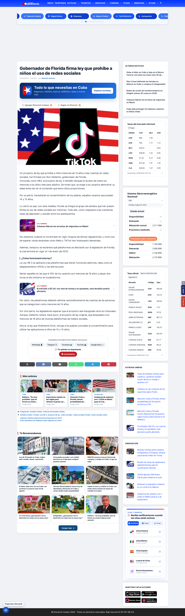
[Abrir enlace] (131, 375)
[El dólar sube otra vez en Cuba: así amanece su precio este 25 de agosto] (34, 475)
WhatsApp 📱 (37, 345)
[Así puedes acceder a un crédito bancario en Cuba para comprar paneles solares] (68, 446)
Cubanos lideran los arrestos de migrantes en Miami (145, 101)
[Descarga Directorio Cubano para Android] (149, 595)
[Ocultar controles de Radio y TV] (183, 283)
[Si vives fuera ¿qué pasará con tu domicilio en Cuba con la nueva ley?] (34, 504)
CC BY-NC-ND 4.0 (126, 612)
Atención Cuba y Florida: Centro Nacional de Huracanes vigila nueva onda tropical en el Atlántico (151, 415)
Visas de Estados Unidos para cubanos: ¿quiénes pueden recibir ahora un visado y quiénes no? (150, 378)
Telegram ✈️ (52, 345)
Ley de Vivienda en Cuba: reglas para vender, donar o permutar (32, 458)
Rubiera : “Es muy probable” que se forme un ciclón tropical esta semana (101, 518)
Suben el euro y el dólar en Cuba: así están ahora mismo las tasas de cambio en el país (102, 488)
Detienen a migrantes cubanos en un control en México (150, 485)
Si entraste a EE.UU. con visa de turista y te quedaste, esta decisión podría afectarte (151, 429)
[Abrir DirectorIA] (6, 610)
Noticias (71, 3)
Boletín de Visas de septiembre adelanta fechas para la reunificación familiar (151, 465)
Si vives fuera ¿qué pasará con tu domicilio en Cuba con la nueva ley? (33, 517)
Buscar (161, 3)
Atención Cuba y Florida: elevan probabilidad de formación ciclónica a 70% (151, 401)
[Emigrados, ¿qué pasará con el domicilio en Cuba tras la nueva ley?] (68, 504)
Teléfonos (60, 3)
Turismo (114, 3)
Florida (36, 415)
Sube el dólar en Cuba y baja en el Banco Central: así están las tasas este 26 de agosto (145, 73)
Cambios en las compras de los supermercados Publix (151, 390)
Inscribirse (134, 523)
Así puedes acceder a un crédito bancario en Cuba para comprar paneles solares (66, 459)
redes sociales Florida (81, 415)
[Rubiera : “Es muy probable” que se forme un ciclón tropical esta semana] (102, 504)
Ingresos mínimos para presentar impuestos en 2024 (41, 418)
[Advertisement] (92, 43)
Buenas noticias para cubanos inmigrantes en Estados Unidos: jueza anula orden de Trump (151, 453)
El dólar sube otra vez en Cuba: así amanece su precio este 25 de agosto (33, 488)
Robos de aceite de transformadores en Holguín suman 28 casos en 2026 (144, 91)
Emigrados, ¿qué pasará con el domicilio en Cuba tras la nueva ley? (67, 517)
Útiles (126, 3)
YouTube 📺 (81, 345)
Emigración (24, 412)
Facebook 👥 (67, 345)
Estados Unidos (36, 412)
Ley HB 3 (43, 415)
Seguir (146, 523)
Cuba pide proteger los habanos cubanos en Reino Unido (145, 110)
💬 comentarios (68, 354)
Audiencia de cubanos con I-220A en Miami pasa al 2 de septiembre (150, 497)
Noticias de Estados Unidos (54, 412)
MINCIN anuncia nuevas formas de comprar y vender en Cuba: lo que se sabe (102, 459)
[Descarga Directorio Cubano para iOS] (133, 595)
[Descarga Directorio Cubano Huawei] (149, 601)
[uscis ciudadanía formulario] (131, 495)
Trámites (86, 3)
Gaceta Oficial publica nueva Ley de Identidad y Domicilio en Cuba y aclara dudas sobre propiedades (67, 488)
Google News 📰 (97, 345)
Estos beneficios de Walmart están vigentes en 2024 (41, 420)
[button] (183, 290)
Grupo (159, 523)
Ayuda (152, 3)
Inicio (50, 3)
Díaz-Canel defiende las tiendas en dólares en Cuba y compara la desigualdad (145, 82)
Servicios (100, 3)
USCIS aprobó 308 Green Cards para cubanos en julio (149, 476)
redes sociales (66, 415)
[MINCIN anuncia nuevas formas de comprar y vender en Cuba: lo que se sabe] (102, 446)
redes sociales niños (99, 415)
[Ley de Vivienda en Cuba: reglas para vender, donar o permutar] (34, 446)
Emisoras (139, 3)
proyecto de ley (54, 415)
